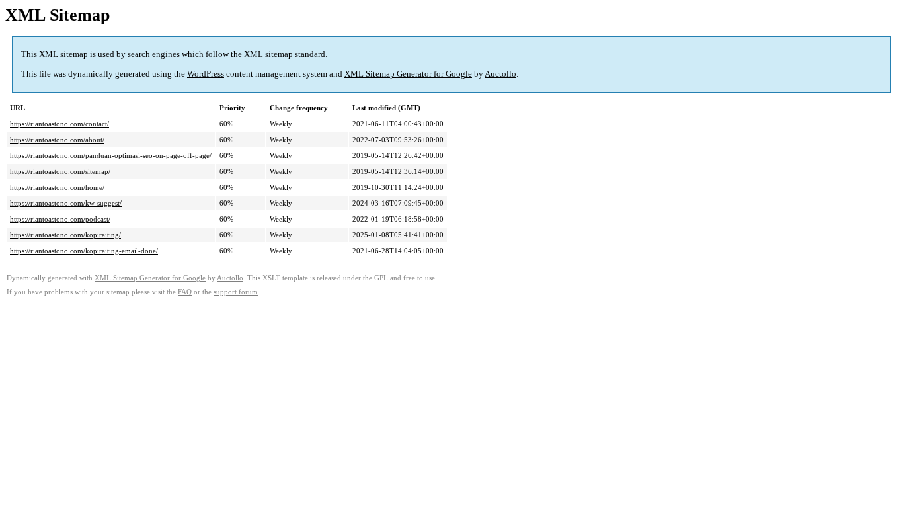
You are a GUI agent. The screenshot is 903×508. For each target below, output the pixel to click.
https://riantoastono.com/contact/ (59, 124)
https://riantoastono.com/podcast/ (60, 219)
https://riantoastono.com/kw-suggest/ (66, 203)
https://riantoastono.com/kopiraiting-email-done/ (84, 251)
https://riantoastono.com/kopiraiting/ (65, 235)
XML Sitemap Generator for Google (408, 74)
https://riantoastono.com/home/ (57, 187)
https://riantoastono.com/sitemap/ (60, 171)
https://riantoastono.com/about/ (57, 140)
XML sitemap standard (284, 54)
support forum (236, 292)
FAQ (185, 292)
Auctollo (500, 74)
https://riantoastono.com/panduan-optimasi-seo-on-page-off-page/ (111, 155)
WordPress (205, 74)
